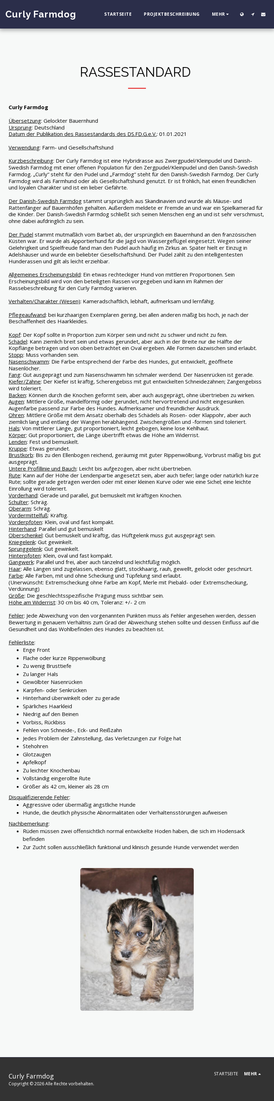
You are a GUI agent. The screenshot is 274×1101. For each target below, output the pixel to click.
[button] (253, 14)
